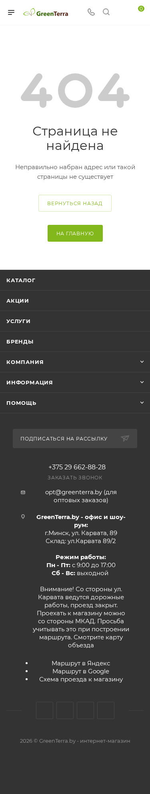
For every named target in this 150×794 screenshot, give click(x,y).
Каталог (21, 280)
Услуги (18, 321)
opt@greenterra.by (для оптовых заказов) (81, 496)
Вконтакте (44, 710)
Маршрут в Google (80, 671)
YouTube (85, 710)
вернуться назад (75, 203)
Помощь (21, 403)
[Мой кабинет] (121, 12)
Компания (25, 362)
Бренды (20, 341)
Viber (105, 710)
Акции (17, 300)
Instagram (65, 710)
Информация (29, 382)
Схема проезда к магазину (81, 679)
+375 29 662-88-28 (77, 467)
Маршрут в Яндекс (81, 663)
